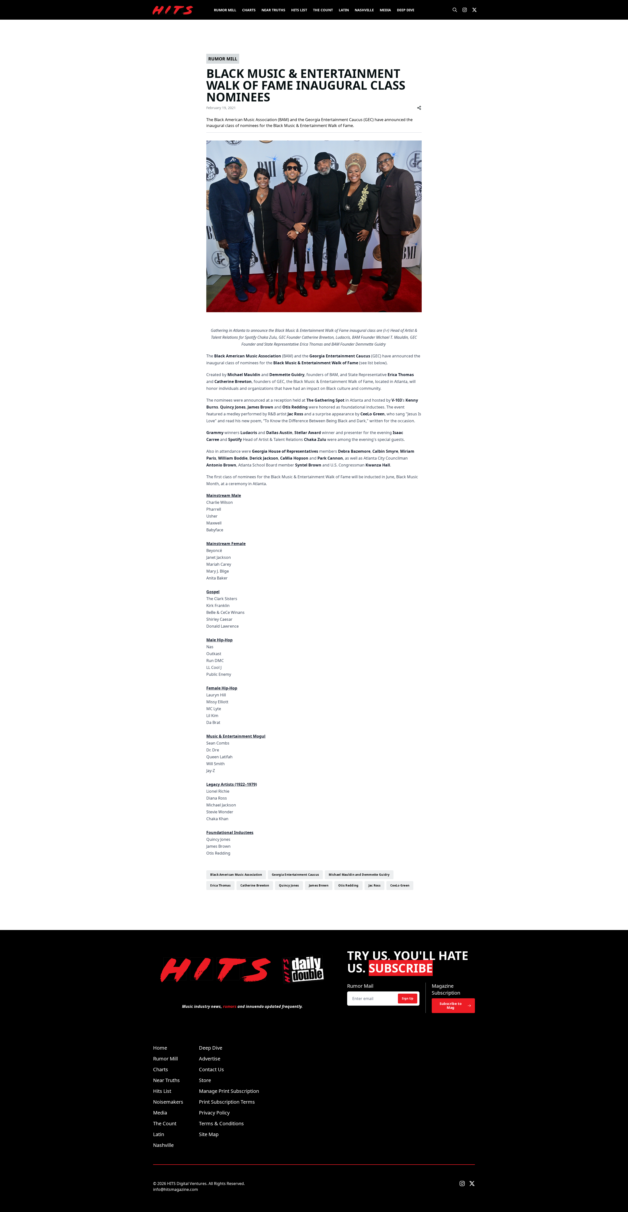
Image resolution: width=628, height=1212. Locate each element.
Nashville (364, 10)
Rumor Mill (225, 10)
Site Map (209, 1134)
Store (205, 1080)
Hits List (299, 10)
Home (160, 1047)
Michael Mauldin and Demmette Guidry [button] (359, 875)
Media (385, 10)
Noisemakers (168, 1102)
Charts (249, 10)
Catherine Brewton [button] (254, 885)
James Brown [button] (318, 885)
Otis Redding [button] (348, 885)
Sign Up (407, 998)
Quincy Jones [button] (289, 885)
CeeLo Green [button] (399, 885)
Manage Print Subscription (229, 1091)
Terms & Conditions (221, 1123)
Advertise (209, 1058)
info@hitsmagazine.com (175, 1189)
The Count (323, 10)
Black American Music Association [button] (236, 875)
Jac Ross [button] (374, 885)
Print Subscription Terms (227, 1102)
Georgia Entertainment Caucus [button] (295, 875)
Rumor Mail (360, 986)
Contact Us (211, 1069)
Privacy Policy (214, 1112)
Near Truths (273, 10)
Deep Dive (405, 10)
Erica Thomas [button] (220, 885)
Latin (344, 10)
